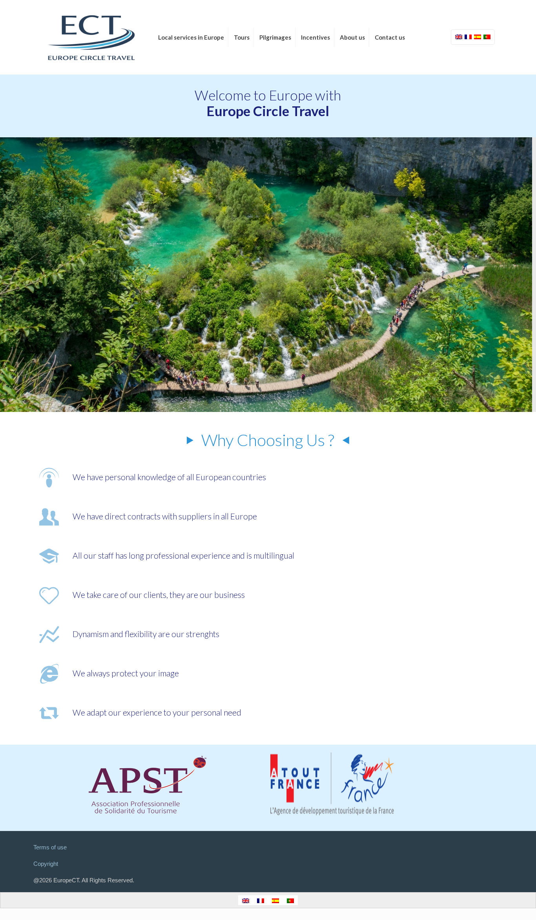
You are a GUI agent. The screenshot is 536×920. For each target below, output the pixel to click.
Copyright (45, 863)
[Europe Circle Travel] (91, 37)
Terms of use (50, 847)
